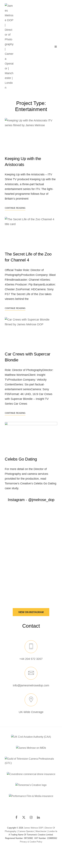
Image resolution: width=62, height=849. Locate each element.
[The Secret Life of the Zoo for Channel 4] (31, 232)
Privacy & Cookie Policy (31, 842)
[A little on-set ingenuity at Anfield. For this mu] (31, 536)
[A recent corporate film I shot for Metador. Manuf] (31, 583)
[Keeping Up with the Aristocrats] (31, 134)
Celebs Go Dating (21, 459)
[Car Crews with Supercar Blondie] (31, 332)
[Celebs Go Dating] (31, 437)
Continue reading (15, 208)
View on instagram (31, 612)
